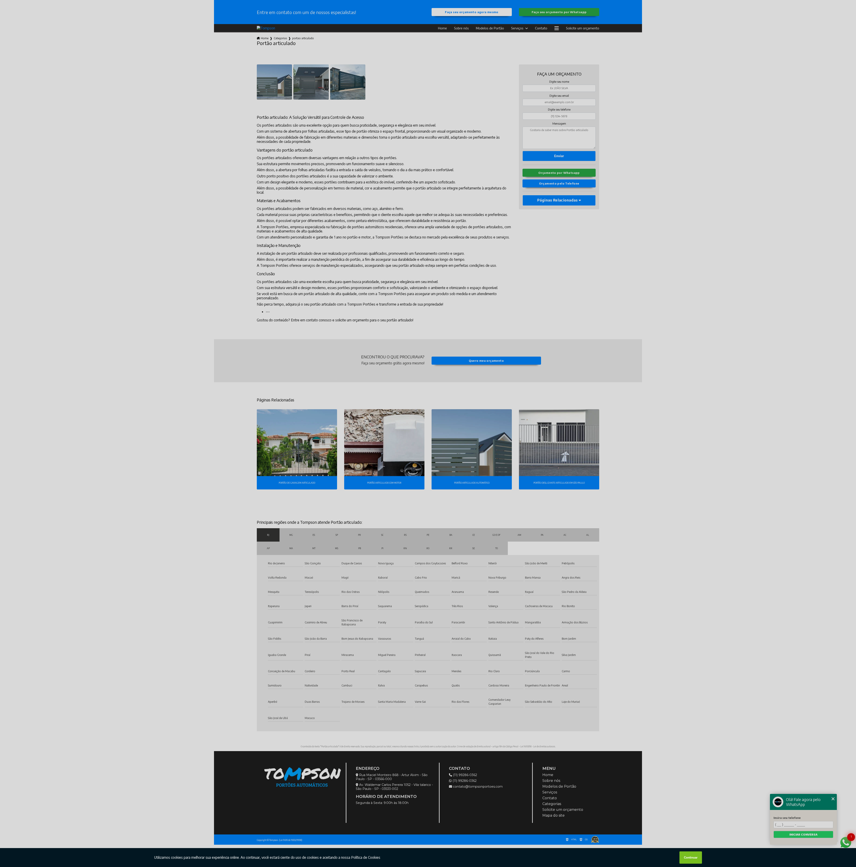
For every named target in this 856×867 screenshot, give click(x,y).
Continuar (691, 857)
